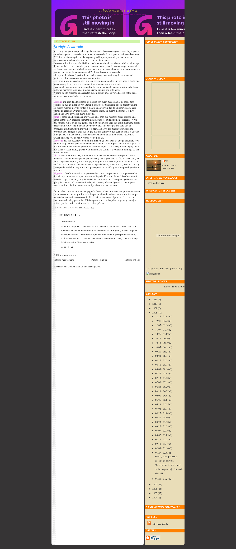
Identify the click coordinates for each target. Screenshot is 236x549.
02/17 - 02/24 (162, 439)
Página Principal (99, 259)
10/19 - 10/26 (162, 338)
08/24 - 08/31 (162, 355)
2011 (155, 299)
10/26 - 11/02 (162, 334)
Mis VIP (159, 473)
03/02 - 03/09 (162, 435)
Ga (167, 161)
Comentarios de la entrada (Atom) (84, 266)
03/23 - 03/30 (162, 422)
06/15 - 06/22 (162, 391)
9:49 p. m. (67, 247)
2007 (155, 484)
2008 (155, 312)
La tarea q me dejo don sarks (169, 469)
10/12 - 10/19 (162, 342)
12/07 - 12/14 (162, 325)
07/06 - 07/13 (162, 382)
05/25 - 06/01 (162, 399)
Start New (164, 268)
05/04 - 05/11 (162, 408)
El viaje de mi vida (68, 46)
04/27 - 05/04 (162, 413)
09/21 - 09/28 (162, 351)
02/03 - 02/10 (162, 448)
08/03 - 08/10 (162, 369)
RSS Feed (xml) (159, 524)
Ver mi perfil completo (170, 167)
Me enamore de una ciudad (168, 465)
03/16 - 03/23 (162, 426)
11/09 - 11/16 (162, 329)
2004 (155, 497)
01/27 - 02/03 (162, 452)
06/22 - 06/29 (162, 386)
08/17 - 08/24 (162, 360)
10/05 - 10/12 (162, 347)
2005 (155, 493)
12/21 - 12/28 (162, 320)
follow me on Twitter (174, 286)
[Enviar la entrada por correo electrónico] (92, 208)
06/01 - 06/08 (162, 395)
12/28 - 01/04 (162, 316)
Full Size (175, 268)
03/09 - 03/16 (162, 430)
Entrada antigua (132, 259)
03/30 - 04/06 (162, 417)
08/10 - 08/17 (162, 364)
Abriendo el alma (119, 10)
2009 (155, 308)
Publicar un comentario (65, 255)
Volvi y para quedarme (166, 456)
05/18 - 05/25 (162, 404)
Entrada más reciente (64, 259)
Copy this (153, 268)
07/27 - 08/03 (162, 373)
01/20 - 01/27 (162, 478)
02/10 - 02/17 (162, 443)
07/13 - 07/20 (162, 378)
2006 (155, 488)
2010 (155, 303)
